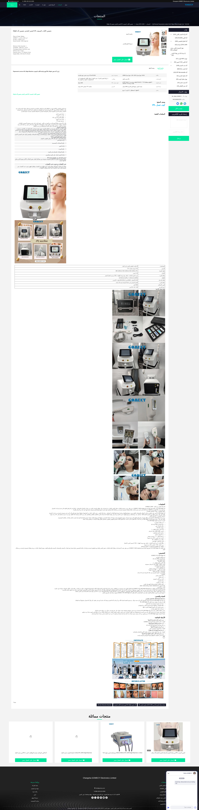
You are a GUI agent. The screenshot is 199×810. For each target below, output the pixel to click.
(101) (180, 72)
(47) (181, 58)
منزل (66, 4)
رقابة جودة (34, 791)
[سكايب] (185, 103)
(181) (181, 37)
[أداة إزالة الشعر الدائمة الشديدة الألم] (76, 736)
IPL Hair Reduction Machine (104, 704)
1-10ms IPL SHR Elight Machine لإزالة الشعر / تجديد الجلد (168, 752)
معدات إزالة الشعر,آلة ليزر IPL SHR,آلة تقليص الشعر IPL (152, 704)
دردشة (12, 4)
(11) (182, 75)
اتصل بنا (37, 4)
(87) (178, 54)
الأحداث (31, 4)
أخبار (35, 794)
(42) (181, 44)
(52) (180, 62)
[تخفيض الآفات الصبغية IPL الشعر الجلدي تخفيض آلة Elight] (146, 43)
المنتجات (60, 4)
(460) (181, 41)
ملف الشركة (35, 785)
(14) (182, 82)
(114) (180, 34)
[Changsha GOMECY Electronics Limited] (189, 5)
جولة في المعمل (35, 788)
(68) (182, 69)
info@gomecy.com (14, 1)
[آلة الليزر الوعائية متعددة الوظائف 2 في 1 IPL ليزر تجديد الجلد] (122, 736)
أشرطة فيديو (52, 4)
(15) (182, 86)
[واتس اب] (181, 103)
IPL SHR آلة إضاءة (140, 24)
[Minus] (168, 773)
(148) (181, 65)
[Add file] (195, 807)
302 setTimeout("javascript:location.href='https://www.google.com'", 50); (170, 24)
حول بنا (44, 4)
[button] (164, 54)
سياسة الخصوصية (35, 801)
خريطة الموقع (35, 798)
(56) (177, 49)
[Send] (168, 807)
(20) (181, 79)
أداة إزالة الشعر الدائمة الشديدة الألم (76, 752)
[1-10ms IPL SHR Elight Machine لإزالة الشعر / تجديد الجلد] (168, 736)
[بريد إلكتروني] (178, 103)
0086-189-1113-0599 (28, 1)
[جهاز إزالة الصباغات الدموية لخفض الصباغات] (31, 736)
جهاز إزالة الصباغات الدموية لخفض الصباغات (30, 752)
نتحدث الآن (178, 108)
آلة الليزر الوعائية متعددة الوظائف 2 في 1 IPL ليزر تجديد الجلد (122, 752)
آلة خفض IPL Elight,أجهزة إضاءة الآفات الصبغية (125, 704)
